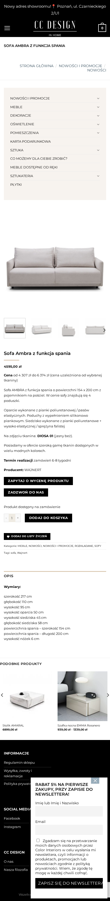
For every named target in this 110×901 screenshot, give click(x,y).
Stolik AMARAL (13, 725)
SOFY (97, 546)
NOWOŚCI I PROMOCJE (80, 66)
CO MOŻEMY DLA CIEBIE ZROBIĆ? (38, 158)
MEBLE (16, 107)
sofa (13, 552)
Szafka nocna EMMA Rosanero (79, 725)
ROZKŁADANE (84, 546)
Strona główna (36, 66)
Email (40, 821)
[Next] (97, 263)
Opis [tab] (8, 576)
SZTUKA (16, 150)
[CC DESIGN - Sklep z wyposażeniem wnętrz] (55, 28)
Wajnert (22, 552)
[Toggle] (98, 98)
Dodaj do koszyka (48, 518)
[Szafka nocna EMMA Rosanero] (82, 696)
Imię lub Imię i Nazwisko (57, 803)
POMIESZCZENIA (24, 133)
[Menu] (7, 28)
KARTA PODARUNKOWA (30, 141)
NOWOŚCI (96, 70)
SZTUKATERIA (21, 176)
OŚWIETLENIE (22, 124)
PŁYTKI (16, 184)
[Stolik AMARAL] (27, 696)
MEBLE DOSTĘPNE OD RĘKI (34, 167)
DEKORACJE (20, 115)
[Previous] (12, 263)
